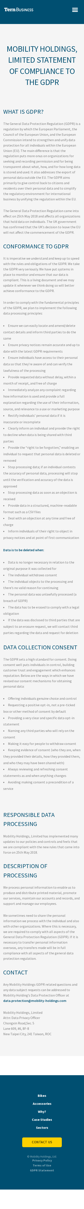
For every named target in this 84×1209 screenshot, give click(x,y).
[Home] (18, 8)
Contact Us (42, 1142)
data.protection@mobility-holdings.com (34, 1000)
